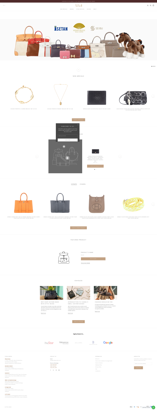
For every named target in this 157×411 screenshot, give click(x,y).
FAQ (96, 369)
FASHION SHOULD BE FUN (103, 302)
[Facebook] (50, 370)
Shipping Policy (98, 365)
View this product (95, 166)
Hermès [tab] (74, 184)
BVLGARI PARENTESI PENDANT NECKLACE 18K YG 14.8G (60, 108)
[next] (153, 96)
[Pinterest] (56, 370)
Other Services (80, 9)
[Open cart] (153, 5)
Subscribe (67, 140)
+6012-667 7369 (53, 367)
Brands (72, 9)
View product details (85, 263)
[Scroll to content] (78, 69)
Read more (43, 313)
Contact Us (97, 371)
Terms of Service (99, 363)
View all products (78, 119)
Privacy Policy (98, 367)
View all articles (78, 321)
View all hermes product (78, 227)
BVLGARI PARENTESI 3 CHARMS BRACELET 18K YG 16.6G (24, 108)
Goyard (89, 9)
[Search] (150, 5)
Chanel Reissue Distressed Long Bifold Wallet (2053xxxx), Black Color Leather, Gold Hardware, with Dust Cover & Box (95, 159)
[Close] (78, 124)
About (95, 9)
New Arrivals (63, 9)
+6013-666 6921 (53, 364)
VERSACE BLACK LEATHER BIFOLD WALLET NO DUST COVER (97, 108)
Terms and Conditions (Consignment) (103, 361)
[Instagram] (53, 370)
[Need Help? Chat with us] (153, 407)
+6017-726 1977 (53, 366)
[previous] (3, 96)
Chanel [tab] (83, 184)
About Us (97, 358)
